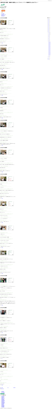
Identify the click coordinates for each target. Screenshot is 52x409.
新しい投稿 (1, 387)
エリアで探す (2, 13)
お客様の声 (2, 391)
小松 (2, 198)
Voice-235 (1, 149)
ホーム (8, 387)
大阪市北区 (2, 398)
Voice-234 (1, 175)
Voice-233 (1, 200)
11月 (49, 33)
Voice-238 (1, 73)
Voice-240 (1, 19)
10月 (49, 34)
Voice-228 (1, 336)
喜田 (2, 69)
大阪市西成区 (2, 399)
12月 (49, 32)
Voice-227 (1, 362)
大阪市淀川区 (2, 401)
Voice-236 (1, 121)
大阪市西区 (2, 397)
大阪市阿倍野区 (3, 402)
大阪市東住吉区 (3, 400)
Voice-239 (1, 46)
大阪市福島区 (2, 406)
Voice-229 (1, 309)
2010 (48, 59)
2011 (48, 58)
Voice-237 (1, 99)
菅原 (2, 95)
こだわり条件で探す (3, 14)
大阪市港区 (2, 404)
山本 (2, 305)
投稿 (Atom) (2, 388)
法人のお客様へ (3, 392)
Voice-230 (1, 277)
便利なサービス (3, 15)
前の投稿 (14, 387)
